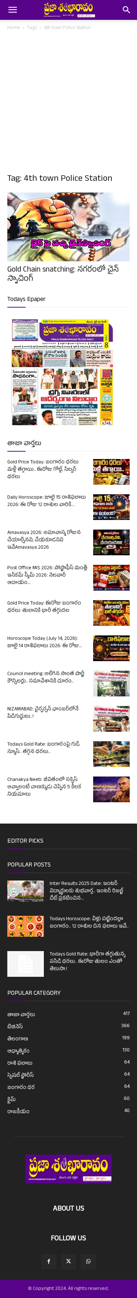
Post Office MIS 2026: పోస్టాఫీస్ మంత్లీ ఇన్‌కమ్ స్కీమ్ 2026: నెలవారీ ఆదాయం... (47, 575)
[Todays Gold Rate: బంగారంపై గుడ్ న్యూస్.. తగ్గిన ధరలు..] (111, 754)
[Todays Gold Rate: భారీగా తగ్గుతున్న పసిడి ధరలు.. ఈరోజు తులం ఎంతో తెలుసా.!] (25, 964)
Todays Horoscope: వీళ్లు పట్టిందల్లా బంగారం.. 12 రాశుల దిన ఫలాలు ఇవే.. (89, 923)
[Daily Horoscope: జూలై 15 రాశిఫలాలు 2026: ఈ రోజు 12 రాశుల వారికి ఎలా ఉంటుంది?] (111, 507)
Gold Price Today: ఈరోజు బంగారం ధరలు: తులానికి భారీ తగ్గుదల (44, 607)
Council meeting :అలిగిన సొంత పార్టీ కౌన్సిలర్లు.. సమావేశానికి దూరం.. (45, 677)
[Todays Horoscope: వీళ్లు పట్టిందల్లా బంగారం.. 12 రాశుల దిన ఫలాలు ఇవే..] (25, 926)
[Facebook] (49, 1261)
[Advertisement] (68, 104)
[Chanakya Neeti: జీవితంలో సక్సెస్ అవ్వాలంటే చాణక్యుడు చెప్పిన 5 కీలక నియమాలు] (111, 789)
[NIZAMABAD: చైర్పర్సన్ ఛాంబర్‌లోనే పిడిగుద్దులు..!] (111, 719)
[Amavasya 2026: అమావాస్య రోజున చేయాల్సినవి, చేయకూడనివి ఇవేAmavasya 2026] (111, 542)
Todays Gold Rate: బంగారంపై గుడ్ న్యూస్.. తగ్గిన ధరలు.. (43, 748)
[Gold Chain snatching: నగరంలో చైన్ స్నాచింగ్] (68, 226)
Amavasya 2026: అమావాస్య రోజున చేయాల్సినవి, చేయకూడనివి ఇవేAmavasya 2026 (44, 540)
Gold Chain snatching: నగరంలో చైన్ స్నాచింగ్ (63, 275)
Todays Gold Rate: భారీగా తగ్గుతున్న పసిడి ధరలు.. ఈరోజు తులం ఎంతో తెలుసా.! (87, 962)
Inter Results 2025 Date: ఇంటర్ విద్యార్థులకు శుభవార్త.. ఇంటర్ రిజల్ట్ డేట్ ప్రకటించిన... (86, 891)
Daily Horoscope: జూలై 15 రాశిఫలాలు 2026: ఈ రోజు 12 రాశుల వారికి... (46, 501)
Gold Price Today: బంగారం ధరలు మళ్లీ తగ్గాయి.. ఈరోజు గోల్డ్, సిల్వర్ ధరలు (43, 470)
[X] (68, 1261)
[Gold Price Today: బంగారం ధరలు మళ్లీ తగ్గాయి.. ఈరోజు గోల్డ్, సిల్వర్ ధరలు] (111, 472)
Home (13, 27)
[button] (12, 10)
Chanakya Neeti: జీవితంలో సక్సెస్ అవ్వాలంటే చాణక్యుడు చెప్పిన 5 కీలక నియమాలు (44, 787)
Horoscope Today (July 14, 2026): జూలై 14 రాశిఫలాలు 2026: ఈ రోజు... (44, 642)
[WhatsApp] (88, 1261)
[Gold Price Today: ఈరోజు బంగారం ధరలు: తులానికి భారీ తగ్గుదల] (111, 613)
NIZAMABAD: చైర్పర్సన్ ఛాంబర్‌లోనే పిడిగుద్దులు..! (43, 713)
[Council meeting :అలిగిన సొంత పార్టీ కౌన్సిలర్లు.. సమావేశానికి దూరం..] (111, 683)
